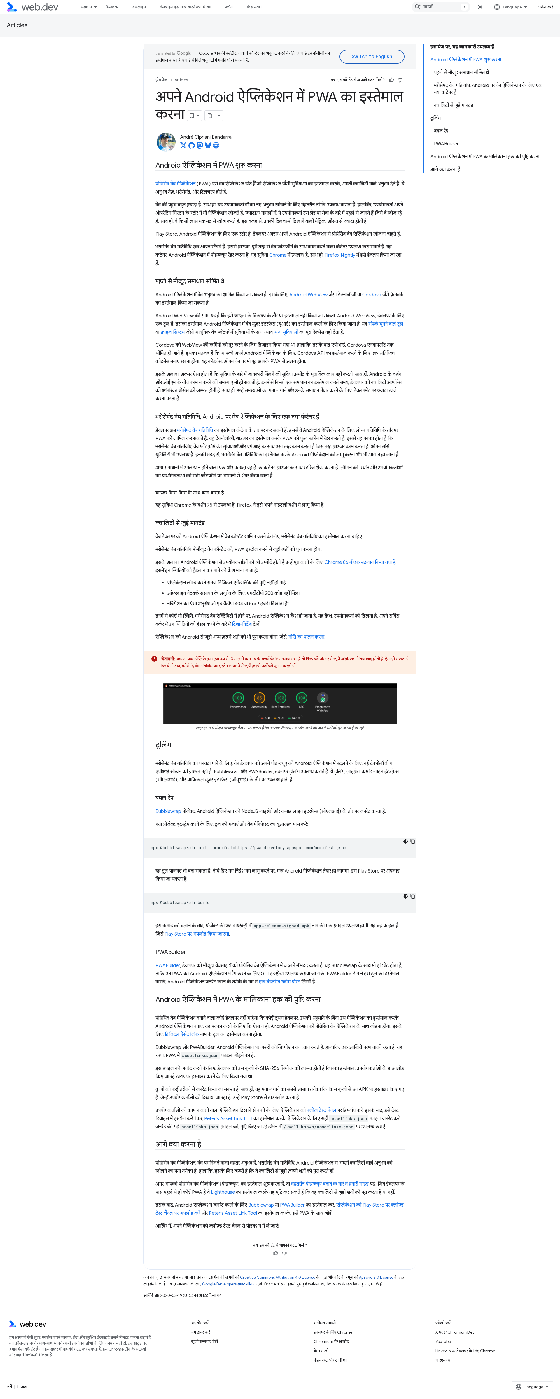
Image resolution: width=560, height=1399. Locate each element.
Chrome (277, 255)
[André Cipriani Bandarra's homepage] (216, 147)
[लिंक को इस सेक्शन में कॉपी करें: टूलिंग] (176, 745)
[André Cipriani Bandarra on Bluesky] (208, 147)
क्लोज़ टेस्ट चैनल (321, 1110)
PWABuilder (167, 966)
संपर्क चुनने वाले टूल (385, 324)
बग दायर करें (200, 1332)
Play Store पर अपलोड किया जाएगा (196, 934)
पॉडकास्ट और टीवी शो (330, 1360)
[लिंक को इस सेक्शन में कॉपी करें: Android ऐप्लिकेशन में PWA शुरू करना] (267, 165)
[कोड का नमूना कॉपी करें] (412, 841)
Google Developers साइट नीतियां (229, 1284)
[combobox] (441, 7)
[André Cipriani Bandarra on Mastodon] (200, 147)
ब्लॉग (229, 7)
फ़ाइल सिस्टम (172, 332)
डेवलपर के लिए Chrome (333, 1332)
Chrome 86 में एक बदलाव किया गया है (360, 562)
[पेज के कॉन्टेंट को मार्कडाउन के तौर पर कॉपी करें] (210, 116)
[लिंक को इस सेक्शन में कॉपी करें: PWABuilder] (191, 952)
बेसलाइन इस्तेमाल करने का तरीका (185, 7)
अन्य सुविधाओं (286, 332)
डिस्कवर (112, 7)
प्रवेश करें (545, 7)
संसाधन (86, 7)
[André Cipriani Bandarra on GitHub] (191, 147)
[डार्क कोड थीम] (405, 841)
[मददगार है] (391, 80)
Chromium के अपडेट (331, 1341)
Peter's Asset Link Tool (228, 1119)
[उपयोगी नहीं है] (400, 80)
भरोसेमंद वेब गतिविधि (195, 430)
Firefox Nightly (340, 255)
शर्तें (9, 1386)
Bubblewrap (168, 811)
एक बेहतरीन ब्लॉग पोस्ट (279, 982)
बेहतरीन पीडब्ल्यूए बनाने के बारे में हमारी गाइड (330, 1184)
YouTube (443, 1341)
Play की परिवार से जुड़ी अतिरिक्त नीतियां (335, 658)
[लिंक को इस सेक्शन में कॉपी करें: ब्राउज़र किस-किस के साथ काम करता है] (229, 492)
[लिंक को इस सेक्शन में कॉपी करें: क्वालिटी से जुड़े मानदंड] (210, 523)
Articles (17, 25)
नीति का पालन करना (306, 637)
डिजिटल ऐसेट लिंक (182, 1034)
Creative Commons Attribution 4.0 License (277, 1277)
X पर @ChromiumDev (455, 1332)
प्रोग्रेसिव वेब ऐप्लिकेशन (175, 184)
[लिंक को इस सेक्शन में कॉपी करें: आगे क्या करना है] (206, 1144)
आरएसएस (442, 1360)
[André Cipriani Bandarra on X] (183, 147)
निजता (22, 1386)
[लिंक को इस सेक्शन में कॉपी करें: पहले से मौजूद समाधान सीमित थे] (229, 281)
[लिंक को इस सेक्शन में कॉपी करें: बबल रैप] (178, 798)
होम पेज (161, 79)
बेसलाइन (139, 7)
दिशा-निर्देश (242, 624)
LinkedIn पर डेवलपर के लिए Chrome (465, 1350)
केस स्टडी (254, 7)
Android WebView (308, 295)
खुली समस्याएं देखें (204, 1341)
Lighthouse (223, 1192)
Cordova (371, 295)
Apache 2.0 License (376, 1277)
